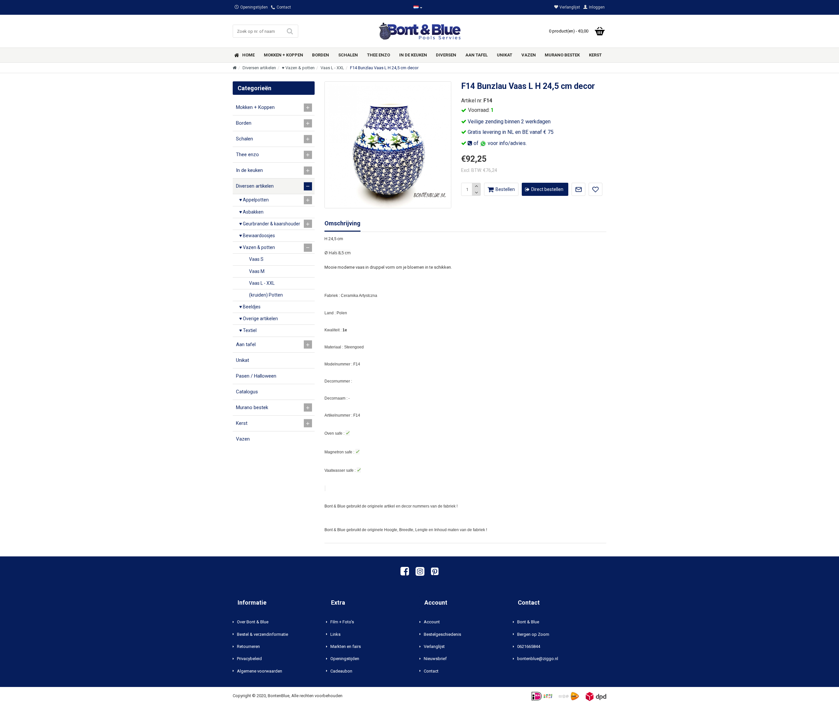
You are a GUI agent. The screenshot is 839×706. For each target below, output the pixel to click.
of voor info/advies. (499, 143)
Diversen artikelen (259, 67)
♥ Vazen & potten (298, 67)
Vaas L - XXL (332, 67)
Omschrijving (342, 223)
